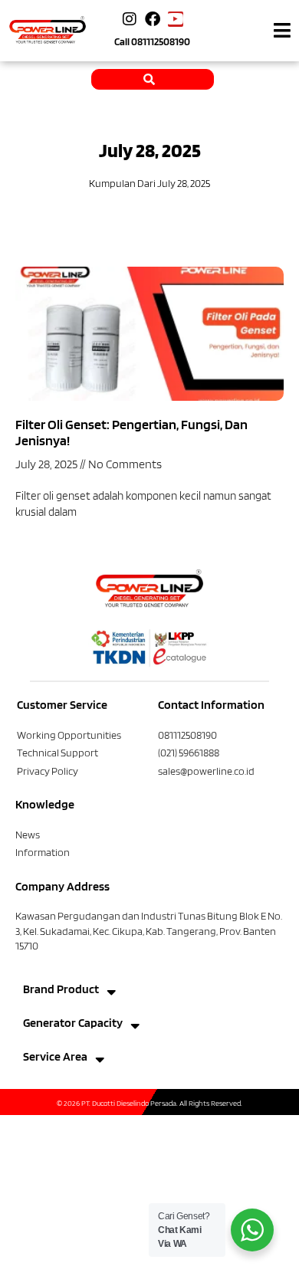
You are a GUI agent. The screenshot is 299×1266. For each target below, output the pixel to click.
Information (42, 852)
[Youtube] (175, 19)
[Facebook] (152, 19)
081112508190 (160, 41)
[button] (281, 30)
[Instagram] (129, 19)
